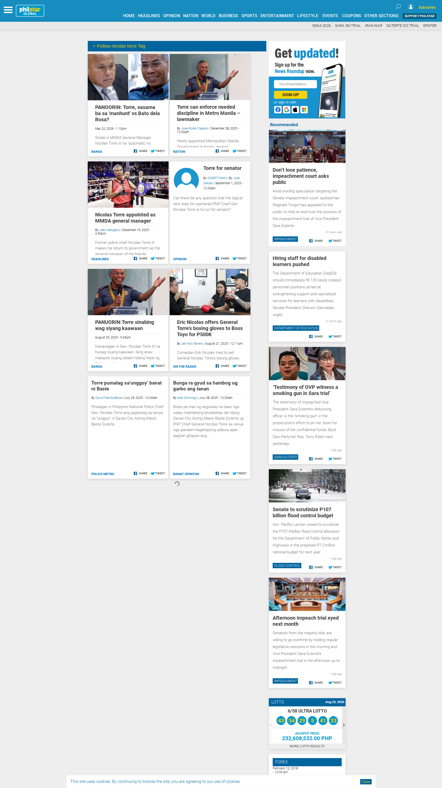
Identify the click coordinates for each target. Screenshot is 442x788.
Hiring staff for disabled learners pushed (299, 261)
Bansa (96, 152)
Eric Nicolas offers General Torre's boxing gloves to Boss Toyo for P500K (210, 328)
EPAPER (430, 26)
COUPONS (351, 15)
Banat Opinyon (186, 474)
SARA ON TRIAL (348, 26)
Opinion (179, 259)
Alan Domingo (187, 398)
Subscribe (427, 7)
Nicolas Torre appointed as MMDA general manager (125, 218)
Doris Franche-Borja (108, 398)
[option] (307, 724)
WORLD (208, 15)
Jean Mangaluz (109, 230)
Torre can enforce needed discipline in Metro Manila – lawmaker (208, 113)
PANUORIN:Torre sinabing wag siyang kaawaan (124, 325)
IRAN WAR (373, 26)
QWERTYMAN (217, 178)
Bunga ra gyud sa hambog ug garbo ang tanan (205, 386)
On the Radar (184, 366)
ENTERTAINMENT (277, 15)
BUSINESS (228, 15)
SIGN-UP (290, 94)
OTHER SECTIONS (381, 15)
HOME (129, 15)
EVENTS (330, 15)
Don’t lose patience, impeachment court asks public (301, 176)
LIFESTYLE (307, 15)
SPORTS (249, 15)
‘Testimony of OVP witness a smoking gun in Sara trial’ (305, 390)
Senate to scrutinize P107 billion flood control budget (303, 512)
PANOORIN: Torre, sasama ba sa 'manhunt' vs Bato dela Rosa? (127, 113)
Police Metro (102, 474)
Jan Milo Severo (192, 343)
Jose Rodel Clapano (194, 128)
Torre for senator (222, 168)
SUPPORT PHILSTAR (420, 16)
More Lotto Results (307, 746)
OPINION (171, 15)
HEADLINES (149, 15)
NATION (190, 15)
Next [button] (344, 724)
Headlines (100, 259)
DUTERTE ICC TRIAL (402, 26)
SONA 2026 (321, 26)
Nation (179, 152)
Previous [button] (270, 724)
